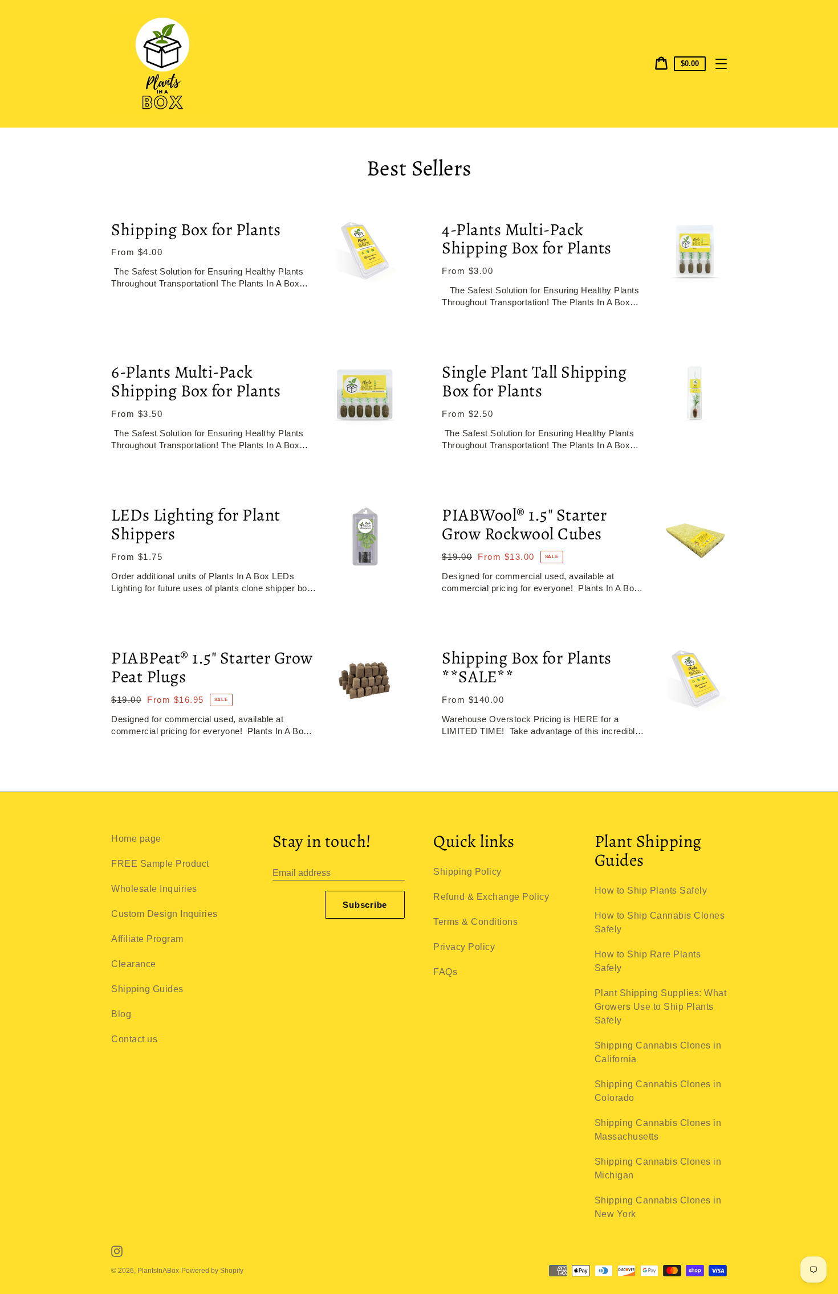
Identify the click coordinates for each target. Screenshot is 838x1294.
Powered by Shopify (212, 1271)
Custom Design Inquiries (164, 914)
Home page (136, 838)
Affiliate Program (147, 939)
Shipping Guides (147, 989)
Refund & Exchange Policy (491, 897)
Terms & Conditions (475, 922)
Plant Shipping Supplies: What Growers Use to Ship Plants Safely (661, 1006)
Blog (121, 1014)
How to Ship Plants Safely (651, 890)
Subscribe (365, 905)
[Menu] (721, 63)
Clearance (133, 964)
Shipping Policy (467, 872)
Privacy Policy (464, 947)
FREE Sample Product (160, 864)
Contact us (134, 1039)
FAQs (445, 972)
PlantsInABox (158, 1271)
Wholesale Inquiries (154, 889)
